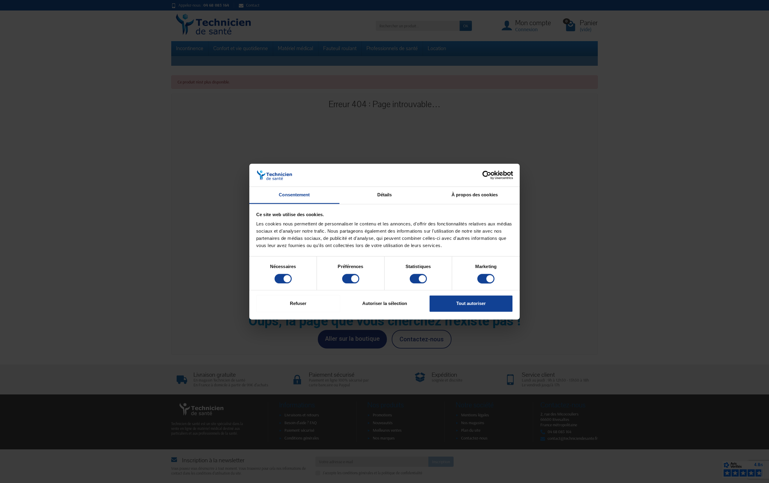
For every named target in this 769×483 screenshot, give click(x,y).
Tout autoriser (471, 303)
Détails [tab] (384, 195)
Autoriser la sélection (384, 303)
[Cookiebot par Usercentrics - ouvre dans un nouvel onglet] (486, 175)
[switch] (350, 278)
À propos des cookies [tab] (474, 195)
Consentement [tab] (294, 195)
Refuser (298, 303)
